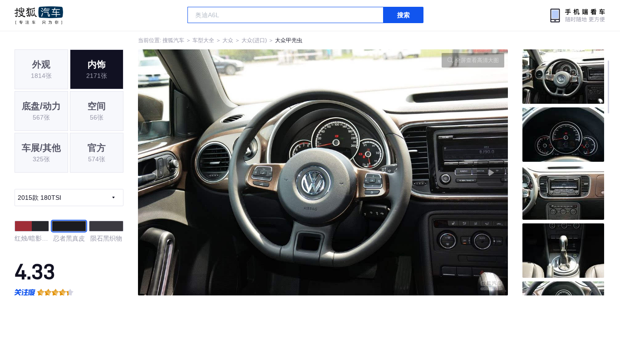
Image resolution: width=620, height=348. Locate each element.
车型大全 (203, 40)
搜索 (403, 15)
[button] (230, 172)
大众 (227, 40)
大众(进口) (254, 40)
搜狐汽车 (39, 15)
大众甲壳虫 (288, 40)
